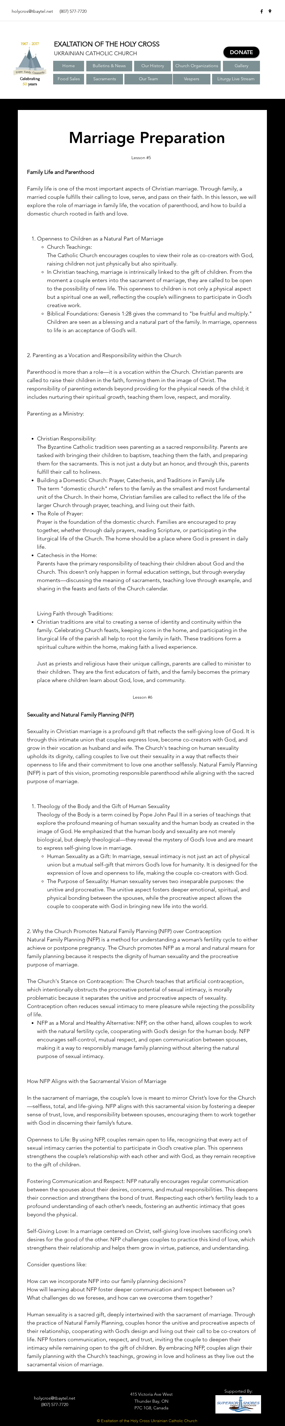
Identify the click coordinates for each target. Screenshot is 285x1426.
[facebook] (261, 11)
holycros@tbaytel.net (32, 11)
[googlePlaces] (270, 11)
